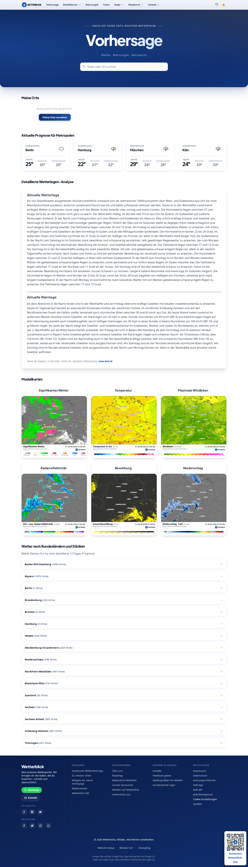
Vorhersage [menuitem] (52, 4)
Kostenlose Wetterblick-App (87, 770)
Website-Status (106, 847)
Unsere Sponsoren (122, 785)
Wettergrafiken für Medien (168, 780)
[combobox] (124, 66)
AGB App (198, 785)
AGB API (197, 789)
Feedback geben (162, 775)
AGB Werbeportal (203, 794)
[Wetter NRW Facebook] (24, 825)
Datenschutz (200, 775)
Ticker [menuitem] (106, 4)
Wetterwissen (79, 788)
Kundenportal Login (164, 785)
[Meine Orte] (224, 5)
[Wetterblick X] (40, 812)
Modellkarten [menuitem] (70, 4)
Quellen (197, 804)
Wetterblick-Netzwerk (124, 780)
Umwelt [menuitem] (152, 4)
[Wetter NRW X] (32, 825)
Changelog (144, 847)
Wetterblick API (80, 793)
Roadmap (117, 775)
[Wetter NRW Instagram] (40, 825)
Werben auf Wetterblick (125, 789)
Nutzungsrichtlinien (204, 780)
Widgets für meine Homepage (82, 782)
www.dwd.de (106, 361)
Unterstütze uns (121, 794)
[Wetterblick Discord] (32, 812)
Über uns (117, 770)
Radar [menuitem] (117, 4)
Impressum (199, 770)
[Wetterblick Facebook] (24, 812)
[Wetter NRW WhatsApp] (48, 825)
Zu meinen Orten (81, 775)
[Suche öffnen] (217, 4)
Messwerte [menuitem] (134, 4)
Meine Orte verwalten (55, 117)
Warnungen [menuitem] (92, 4)
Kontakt (32, 797)
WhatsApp (33, 789)
